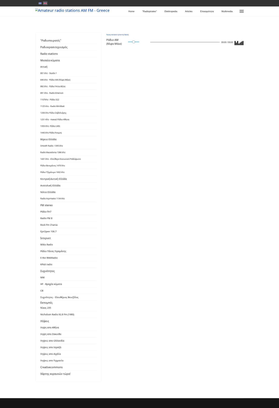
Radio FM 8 (46, 218)
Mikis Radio (46, 244)
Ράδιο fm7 (45, 211)
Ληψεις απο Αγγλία (50, 353)
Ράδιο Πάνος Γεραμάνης (53, 251)
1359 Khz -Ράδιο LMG (50, 126)
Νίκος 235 (45, 307)
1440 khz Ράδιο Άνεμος (51, 132)
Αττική (43, 66)
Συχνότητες (47, 271)
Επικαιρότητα (207, 11)
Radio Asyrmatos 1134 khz (52, 198)
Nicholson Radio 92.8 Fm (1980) (57, 314)
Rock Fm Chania (48, 224)
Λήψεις (44, 321)
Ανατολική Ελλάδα (50, 185)
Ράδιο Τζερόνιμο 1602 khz (52, 172)
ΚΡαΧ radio (46, 264)
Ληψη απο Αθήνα (49, 327)
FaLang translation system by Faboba (117, 34)
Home (131, 11)
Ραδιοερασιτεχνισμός (53, 47)
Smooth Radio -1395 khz (51, 145)
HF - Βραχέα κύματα (51, 284)
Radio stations (49, 53)
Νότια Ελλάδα (48, 192)
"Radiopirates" (149, 11)
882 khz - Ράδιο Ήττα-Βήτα (52, 86)
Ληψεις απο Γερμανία (51, 360)
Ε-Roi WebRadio (48, 257)
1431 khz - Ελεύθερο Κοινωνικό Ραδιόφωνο (60, 159)
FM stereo (46, 205)
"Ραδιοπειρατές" (50, 40)
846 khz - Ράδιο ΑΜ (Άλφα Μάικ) (55, 79)
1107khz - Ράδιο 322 (49, 99)
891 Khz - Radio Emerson (51, 93)
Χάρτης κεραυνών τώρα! (55, 374)
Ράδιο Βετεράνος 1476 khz (52, 165)
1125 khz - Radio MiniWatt (52, 106)
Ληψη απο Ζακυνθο (50, 334)
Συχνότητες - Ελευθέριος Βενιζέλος (59, 297)
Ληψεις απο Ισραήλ (50, 347)
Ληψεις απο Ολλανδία (52, 340)
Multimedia (227, 11)
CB (41, 290)
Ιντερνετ (45, 238)
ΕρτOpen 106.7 (48, 231)
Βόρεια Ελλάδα (48, 139)
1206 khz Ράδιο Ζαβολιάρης (53, 112)
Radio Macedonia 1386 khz (52, 152)
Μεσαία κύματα (50, 60)
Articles (188, 11)
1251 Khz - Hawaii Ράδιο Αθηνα (54, 119)
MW (42, 277)
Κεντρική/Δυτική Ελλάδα (53, 178)
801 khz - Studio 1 (48, 73)
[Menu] (242, 11)
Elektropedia (171, 11)
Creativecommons (51, 367)
